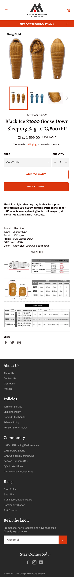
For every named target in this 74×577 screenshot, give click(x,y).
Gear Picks (10, 489)
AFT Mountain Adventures (18, 471)
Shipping (31, 144)
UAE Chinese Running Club (19, 456)
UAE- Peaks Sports (14, 450)
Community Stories (14, 505)
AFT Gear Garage (18, 574)
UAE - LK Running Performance (21, 445)
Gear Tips (9, 494)
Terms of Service (13, 406)
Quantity (58, 154)
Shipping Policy (12, 412)
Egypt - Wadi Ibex (13, 466)
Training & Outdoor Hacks (18, 499)
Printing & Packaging (15, 427)
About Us (9, 373)
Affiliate (8, 388)
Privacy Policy (11, 422)
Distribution (10, 383)
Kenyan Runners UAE (16, 461)
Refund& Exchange (15, 417)
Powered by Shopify (36, 574)
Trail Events (10, 510)
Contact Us (10, 378)
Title (7, 154)
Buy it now (36, 186)
